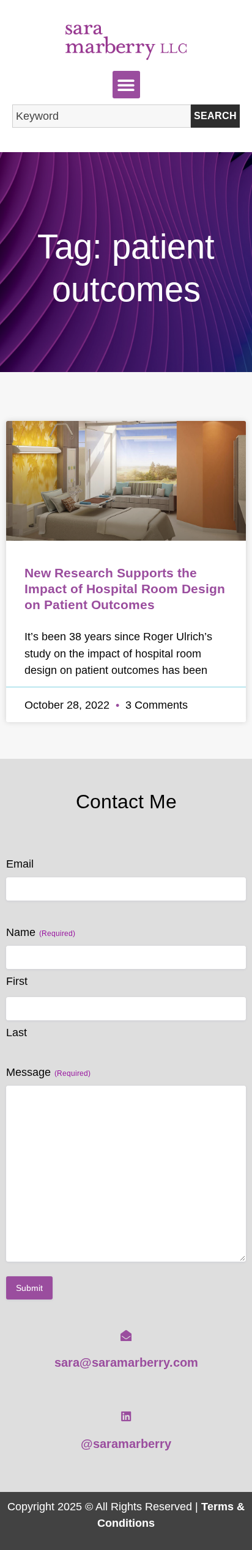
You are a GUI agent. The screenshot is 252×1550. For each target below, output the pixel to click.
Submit (29, 1288)
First (17, 981)
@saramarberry (126, 1443)
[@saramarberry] (126, 1416)
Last (16, 1032)
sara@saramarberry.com (126, 1362)
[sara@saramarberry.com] (126, 1335)
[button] (126, 84)
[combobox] (101, 116)
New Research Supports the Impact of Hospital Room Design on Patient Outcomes (124, 589)
